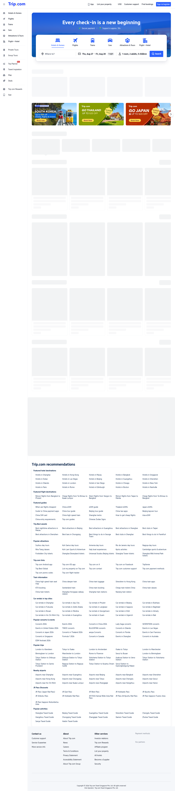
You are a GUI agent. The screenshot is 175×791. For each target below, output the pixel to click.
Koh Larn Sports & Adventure (73, 516)
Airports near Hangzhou (125, 649)
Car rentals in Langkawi (98, 573)
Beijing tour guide (96, 478)
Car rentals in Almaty (150, 578)
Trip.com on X (94, 531)
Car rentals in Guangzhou (72, 582)
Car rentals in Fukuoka (44, 573)
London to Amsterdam (98, 616)
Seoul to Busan (122, 620)
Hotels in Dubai (41, 446)
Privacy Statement (70, 722)
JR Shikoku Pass (41, 662)
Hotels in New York (150, 450)
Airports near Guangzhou (72, 641)
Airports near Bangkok (124, 641)
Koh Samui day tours (70, 512)
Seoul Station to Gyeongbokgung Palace (125, 631)
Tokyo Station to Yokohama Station (153, 625)
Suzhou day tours (42, 512)
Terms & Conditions (70, 718)
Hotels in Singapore (150, 441)
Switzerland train (68, 554)
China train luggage (96, 548)
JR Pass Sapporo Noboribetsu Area (47, 670)
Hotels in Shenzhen (150, 446)
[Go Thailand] (101, 80)
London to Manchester (151, 616)
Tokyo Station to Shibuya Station (45, 625)
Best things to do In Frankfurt (154, 501)
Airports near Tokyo (96, 645)
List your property (102, 718)
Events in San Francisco (151, 599)
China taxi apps (122, 478)
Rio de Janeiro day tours (125, 512)
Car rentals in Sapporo (124, 573)
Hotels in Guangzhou (124, 446)
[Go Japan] (148, 80)
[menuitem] (14, 13)
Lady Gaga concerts (123, 591)
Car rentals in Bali (149, 582)
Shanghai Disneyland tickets (73, 520)
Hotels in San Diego (97, 450)
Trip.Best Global (41, 535)
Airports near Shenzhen (151, 641)
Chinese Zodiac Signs (97, 486)
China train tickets (42, 558)
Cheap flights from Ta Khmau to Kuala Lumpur (74, 464)
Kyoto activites (121, 516)
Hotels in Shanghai (42, 441)
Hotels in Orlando (42, 450)
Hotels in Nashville (149, 454)
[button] (4, 4)
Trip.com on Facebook (124, 531)
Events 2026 (67, 591)
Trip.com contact (95, 535)
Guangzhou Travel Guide (98, 680)
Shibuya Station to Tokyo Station (72, 625)
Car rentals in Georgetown (99, 578)
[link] (91, 4)
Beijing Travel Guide (70, 680)
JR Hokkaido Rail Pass (70, 662)
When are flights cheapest (45, 474)
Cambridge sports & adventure (154, 516)
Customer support (39, 705)
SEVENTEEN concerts (150, 591)
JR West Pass (94, 658)
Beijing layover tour (150, 478)
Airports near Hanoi (150, 649)
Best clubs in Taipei (150, 495)
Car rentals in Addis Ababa (72, 573)
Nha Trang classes (42, 516)
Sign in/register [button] (163, 4)
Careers (66, 713)
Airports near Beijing (97, 641)
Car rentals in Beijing (124, 569)
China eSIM (66, 474)
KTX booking (40, 554)
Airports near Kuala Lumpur (73, 649)
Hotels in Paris (41, 454)
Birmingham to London (44, 620)
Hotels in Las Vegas (70, 446)
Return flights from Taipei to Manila (127, 464)
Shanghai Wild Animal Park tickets (152, 521)
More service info (38, 713)
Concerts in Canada (96, 603)
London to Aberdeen (43, 616)
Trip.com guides (68, 486)
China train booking (96, 554)
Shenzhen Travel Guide (125, 680)
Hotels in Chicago (122, 450)
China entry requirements (45, 486)
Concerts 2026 (41, 591)
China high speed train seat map (46, 549)
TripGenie (146, 531)
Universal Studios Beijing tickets (101, 520)
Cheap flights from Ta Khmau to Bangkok (155, 464)
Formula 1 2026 (68, 603)
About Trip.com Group (71, 730)
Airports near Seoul (149, 645)
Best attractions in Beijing (72, 495)
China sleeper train (69, 548)
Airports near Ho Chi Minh (45, 649)
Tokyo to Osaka (68, 616)
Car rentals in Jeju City (70, 569)
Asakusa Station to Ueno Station (125, 625)
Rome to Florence (96, 620)
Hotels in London (69, 450)
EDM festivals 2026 (42, 607)
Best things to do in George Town (100, 502)
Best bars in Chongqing (71, 501)
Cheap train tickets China (125, 554)
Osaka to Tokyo (122, 616)
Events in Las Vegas (150, 595)
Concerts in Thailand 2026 (72, 599)
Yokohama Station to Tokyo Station (100, 625)
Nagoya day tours (149, 512)
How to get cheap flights (125, 482)
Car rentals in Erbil (123, 578)
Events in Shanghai (123, 603)
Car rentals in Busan (43, 578)
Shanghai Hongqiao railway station (73, 559)
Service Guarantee (39, 709)
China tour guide (68, 478)
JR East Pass (67, 658)
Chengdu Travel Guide (151, 680)
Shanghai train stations (98, 558)
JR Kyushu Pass (148, 658)
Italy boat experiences (97, 516)
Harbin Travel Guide (70, 688)
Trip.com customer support (126, 535)
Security (98, 730)
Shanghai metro (95, 482)
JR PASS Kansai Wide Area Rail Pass (101, 663)
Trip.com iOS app (68, 531)
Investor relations (101, 705)
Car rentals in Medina (70, 578)
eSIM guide (93, 474)
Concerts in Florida (123, 599)
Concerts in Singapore (44, 603)
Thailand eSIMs (122, 474)
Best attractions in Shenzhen (46, 501)
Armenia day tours (96, 512)
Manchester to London (71, 620)
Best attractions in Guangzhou (101, 495)
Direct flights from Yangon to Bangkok (100, 464)
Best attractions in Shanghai (127, 495)
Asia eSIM (146, 482)
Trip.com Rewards (102, 709)
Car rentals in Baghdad (151, 573)
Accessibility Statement (72, 726)
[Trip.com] (16, 4)
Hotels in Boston (122, 454)
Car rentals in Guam (96, 582)
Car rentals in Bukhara (150, 569)
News (65, 709)
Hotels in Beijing (95, 446)
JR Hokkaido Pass (122, 658)
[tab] (58, 42)
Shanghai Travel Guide (44, 680)
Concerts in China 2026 (98, 591)
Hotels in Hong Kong (70, 441)
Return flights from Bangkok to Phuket (47, 464)
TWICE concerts (68, 595)
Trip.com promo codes (44, 539)
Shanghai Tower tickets (125, 520)
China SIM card (41, 482)
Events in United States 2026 (46, 595)
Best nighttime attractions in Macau (46, 496)
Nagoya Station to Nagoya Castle (72, 631)
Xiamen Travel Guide (124, 684)
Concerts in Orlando (123, 595)
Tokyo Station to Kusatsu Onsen (101, 630)
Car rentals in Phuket (97, 569)
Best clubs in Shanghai (124, 501)
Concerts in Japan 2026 (44, 599)
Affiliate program (101, 713)
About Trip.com (69, 705)
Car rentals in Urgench (124, 582)
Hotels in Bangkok (123, 441)
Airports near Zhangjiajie (98, 649)
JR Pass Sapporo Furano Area (153, 662)
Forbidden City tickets (44, 520)
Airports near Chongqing (71, 645)
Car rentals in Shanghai (44, 569)
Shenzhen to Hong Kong (125, 548)
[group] (86, 28)
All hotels (98, 722)
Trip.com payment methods (153, 535)
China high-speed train (71, 482)
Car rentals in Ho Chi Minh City (47, 582)
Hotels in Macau (95, 441)
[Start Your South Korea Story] (54, 80)
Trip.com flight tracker (70, 539)
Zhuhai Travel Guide (150, 684)
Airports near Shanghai (44, 641)
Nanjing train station (124, 558)
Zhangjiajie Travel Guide (98, 684)
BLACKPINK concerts (97, 595)
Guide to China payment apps (47, 478)
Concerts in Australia (150, 603)
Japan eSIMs (147, 474)
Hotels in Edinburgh (97, 454)
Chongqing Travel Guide (71, 684)
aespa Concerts (95, 599)
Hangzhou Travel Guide (44, 684)
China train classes (149, 554)
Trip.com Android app (43, 531)
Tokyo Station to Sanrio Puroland (44, 631)
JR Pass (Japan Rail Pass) (45, 658)
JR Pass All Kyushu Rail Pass (126, 662)
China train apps (148, 548)
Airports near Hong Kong (45, 645)
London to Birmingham (151, 620)
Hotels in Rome (68, 454)
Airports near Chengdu (124, 645)
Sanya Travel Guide (42, 688)
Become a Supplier (102, 726)
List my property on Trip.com (73, 535)
